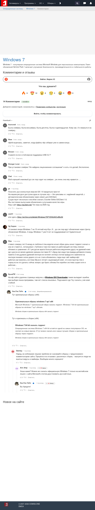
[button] (60, 3)
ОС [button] (40, 3)
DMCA (21, 506)
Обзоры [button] (50, 3)
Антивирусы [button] (14, 3)
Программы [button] (29, 3)
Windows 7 (30, 8)
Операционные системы (13, 8)
